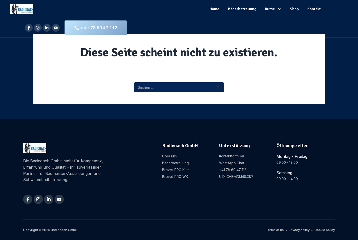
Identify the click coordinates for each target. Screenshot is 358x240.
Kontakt (314, 9)
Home (214, 9)
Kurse (270, 9)
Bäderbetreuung (242, 9)
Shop (294, 9)
